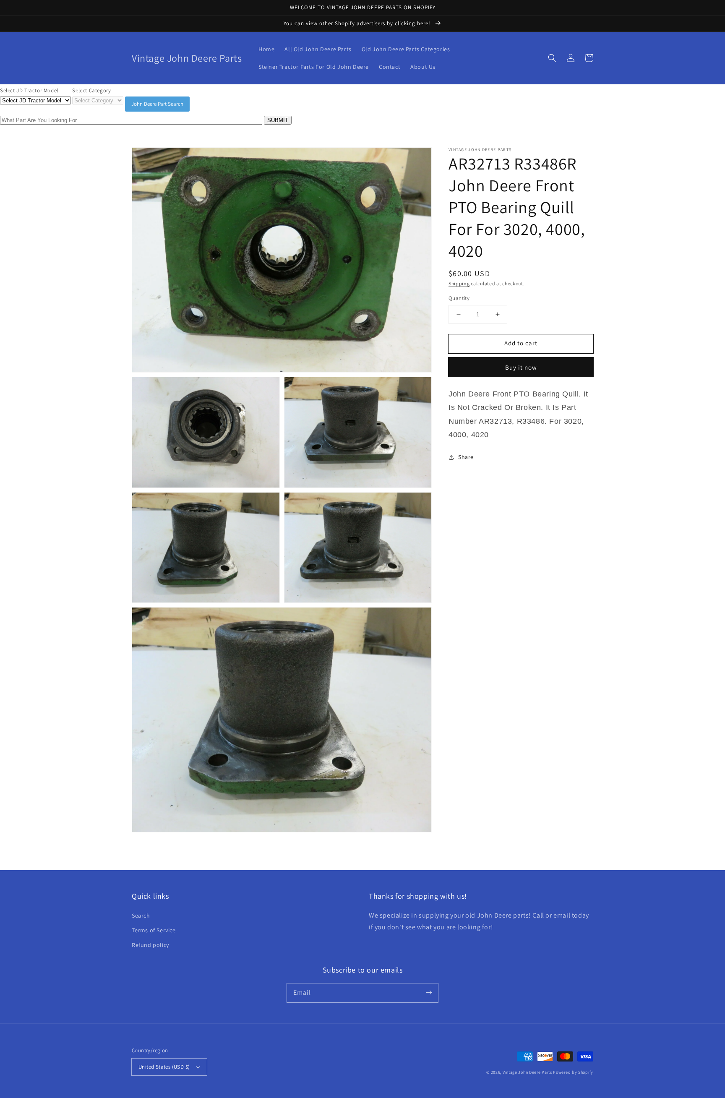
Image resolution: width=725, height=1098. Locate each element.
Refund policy (150, 945)
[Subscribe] (429, 992)
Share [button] (466, 457)
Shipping (459, 283)
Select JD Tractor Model (29, 90)
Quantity (459, 298)
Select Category (91, 90)
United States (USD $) (164, 1066)
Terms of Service (154, 930)
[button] (552, 58)
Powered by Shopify (573, 1072)
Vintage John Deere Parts (527, 1072)
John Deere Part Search (157, 103)
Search (141, 915)
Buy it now (521, 367)
